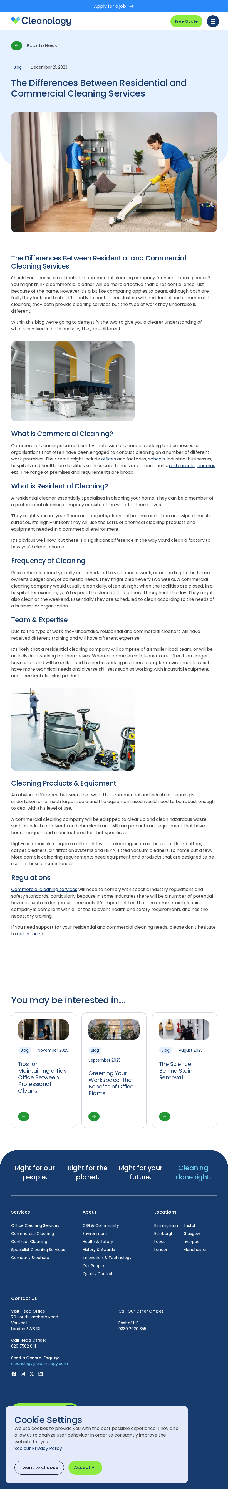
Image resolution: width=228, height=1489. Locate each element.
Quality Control (97, 1274)
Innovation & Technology (107, 1257)
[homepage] (41, 21)
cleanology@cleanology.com (39, 1363)
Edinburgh (164, 1233)
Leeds (159, 1241)
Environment (95, 1233)
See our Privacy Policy (38, 1448)
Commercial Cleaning (32, 1233)
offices (108, 459)
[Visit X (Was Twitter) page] (31, 1374)
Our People (93, 1265)
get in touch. (30, 934)
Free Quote (186, 21)
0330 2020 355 (132, 1328)
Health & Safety (98, 1241)
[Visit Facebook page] (14, 1374)
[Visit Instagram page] (23, 1374)
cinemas (206, 465)
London (161, 1249)
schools (156, 459)
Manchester (195, 1249)
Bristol (189, 1225)
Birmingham (166, 1225)
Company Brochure (30, 1257)
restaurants (182, 465)
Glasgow (192, 1233)
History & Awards (99, 1249)
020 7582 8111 (23, 1346)
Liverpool (192, 1241)
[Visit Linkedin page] (40, 1374)
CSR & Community (101, 1225)
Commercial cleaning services (44, 889)
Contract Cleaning (29, 1241)
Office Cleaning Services (35, 1225)
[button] (212, 21)
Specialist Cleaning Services (38, 1249)
